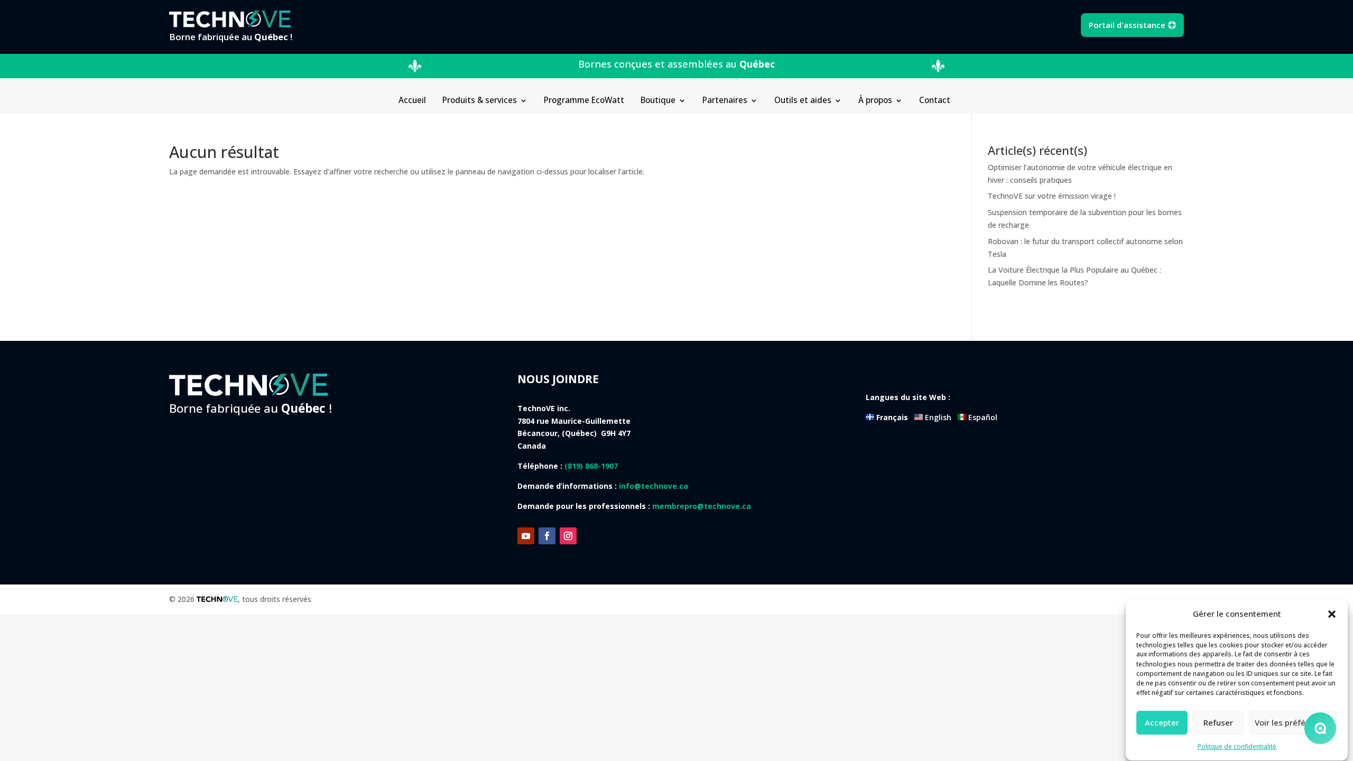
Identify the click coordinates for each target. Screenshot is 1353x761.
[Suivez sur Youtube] (525, 535)
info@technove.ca (653, 486)
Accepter (1162, 723)
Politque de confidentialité (1237, 746)
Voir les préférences (1293, 723)
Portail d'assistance (1127, 25)
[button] (1332, 614)
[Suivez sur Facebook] (547, 535)
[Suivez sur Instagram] (568, 535)
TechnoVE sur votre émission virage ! (1052, 196)
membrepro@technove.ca (701, 506)
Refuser (1218, 723)
